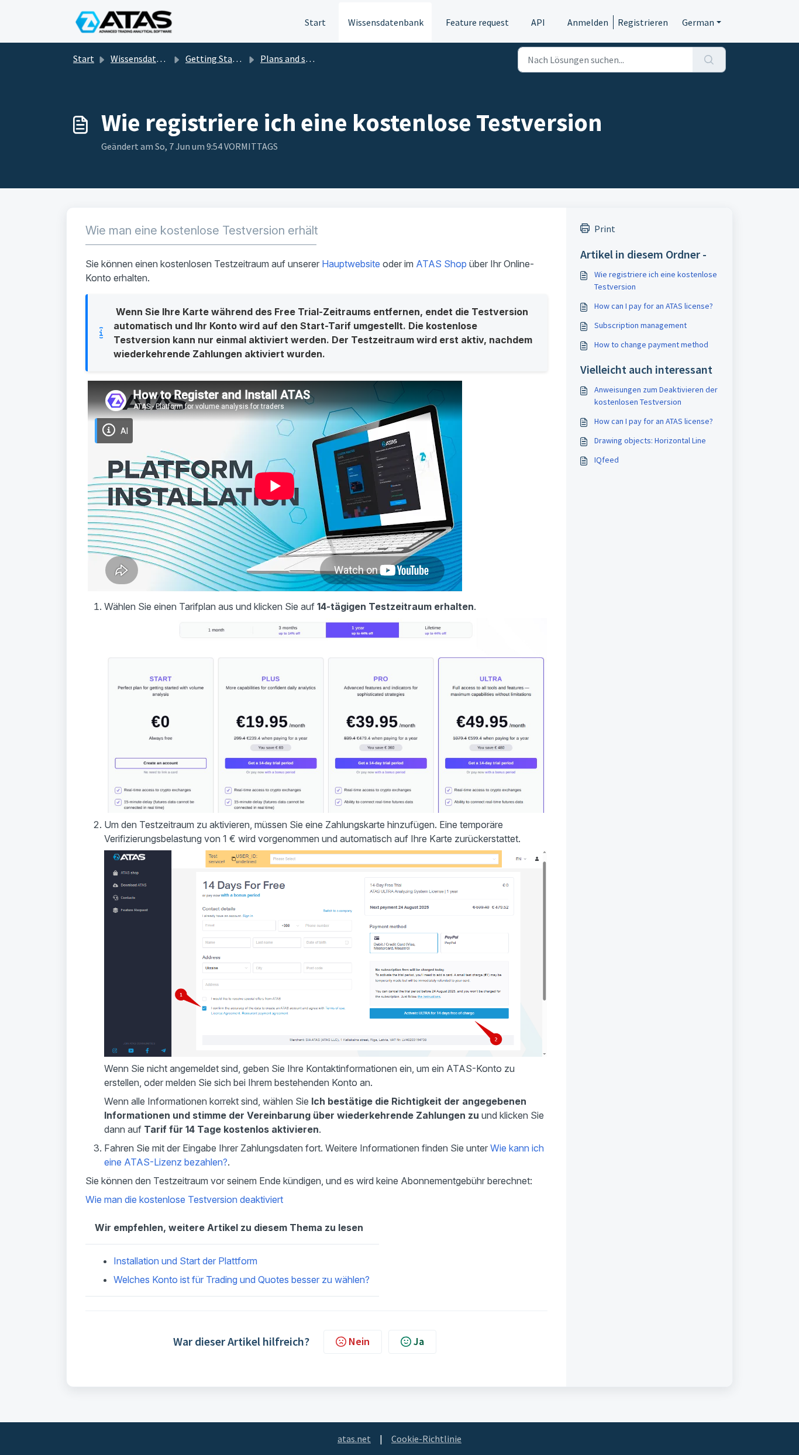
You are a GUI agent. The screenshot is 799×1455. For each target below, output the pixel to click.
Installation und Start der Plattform (185, 1261)
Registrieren (643, 22)
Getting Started (217, 58)
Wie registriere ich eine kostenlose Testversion (655, 280)
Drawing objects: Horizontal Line (650, 440)
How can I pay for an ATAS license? (653, 306)
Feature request (477, 22)
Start (315, 22)
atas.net (354, 1438)
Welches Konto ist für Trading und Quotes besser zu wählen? (241, 1279)
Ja (419, 1341)
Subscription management (640, 325)
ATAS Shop (441, 264)
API (538, 22)
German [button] (698, 22)
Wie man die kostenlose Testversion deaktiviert (184, 1199)
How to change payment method (651, 344)
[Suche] (709, 60)
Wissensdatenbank (385, 22)
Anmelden (587, 22)
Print (604, 229)
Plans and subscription (306, 58)
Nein (359, 1341)
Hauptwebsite (351, 264)
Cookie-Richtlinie (426, 1438)
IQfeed (606, 459)
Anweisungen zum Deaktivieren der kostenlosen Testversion (656, 395)
